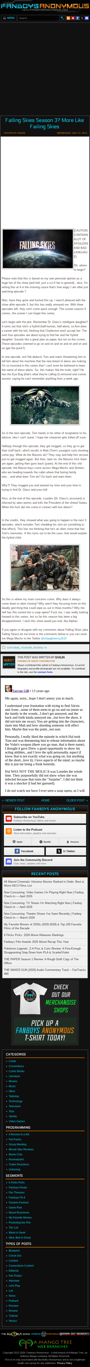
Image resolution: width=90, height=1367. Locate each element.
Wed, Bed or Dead (20, 1237)
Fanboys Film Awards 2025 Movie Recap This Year (36, 941)
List (11, 1290)
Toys (11, 1111)
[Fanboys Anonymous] (45, 7)
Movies (13, 1081)
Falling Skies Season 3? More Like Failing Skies (44, 123)
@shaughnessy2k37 (54, 638)
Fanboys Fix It (17, 1197)
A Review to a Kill (19, 1134)
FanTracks (15, 1139)
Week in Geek (17, 1232)
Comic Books (16, 1071)
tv (45, 647)
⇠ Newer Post (13, 800)
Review (13, 1310)
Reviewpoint (16, 1159)
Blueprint (14, 1250)
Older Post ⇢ (77, 800)
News (12, 1295)
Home (45, 800)
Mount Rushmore (19, 1212)
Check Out (15, 1255)
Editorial (14, 1270)
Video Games (17, 1121)
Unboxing (14, 1169)
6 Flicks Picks (17, 1182)
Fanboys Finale (18, 1187)
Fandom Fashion (19, 1202)
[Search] (62, 18)
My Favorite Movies (20, 1217)
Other (12, 1091)
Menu (11, 18)
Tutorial (13, 1315)
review (37, 647)
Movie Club (15, 1154)
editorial (13, 647)
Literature (14, 1076)
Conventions (16, 1066)
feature (26, 647)
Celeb (12, 1061)
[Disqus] (45, 737)
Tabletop (14, 1096)
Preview (13, 1305)
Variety (13, 1116)
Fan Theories (16, 1192)
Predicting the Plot (19, 1222)
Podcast (13, 1300)
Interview (14, 1280)
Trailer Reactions (19, 1164)
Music (12, 1086)
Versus (13, 1320)
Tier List (13, 1227)
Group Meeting (17, 1144)
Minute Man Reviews (21, 1149)
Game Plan (15, 1207)
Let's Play (14, 1285)
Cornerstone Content (21, 1265)
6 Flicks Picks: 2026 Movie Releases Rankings (34, 935)
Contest (13, 1260)
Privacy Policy (64, 1363)
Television (15, 1106)
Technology (15, 1101)
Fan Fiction (15, 1275)
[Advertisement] (45, 68)
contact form (45, 672)
